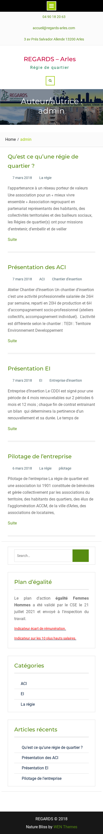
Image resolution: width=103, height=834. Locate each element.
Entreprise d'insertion (66, 380)
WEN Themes (65, 827)
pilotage (65, 468)
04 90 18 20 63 (54, 16)
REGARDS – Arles (50, 59)
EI (40, 380)
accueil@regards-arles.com (54, 28)
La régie (45, 178)
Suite (12, 239)
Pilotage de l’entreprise (40, 456)
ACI (42, 279)
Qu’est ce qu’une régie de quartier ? (52, 747)
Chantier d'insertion (67, 279)
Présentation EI (29, 368)
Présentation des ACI (37, 267)
